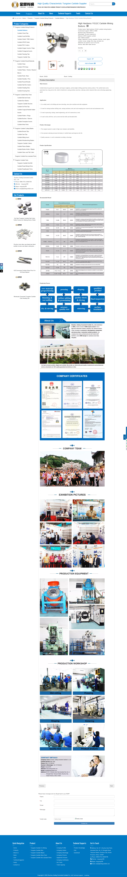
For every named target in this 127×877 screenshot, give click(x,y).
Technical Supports (18, 860)
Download (77, 853)
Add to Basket (89, 63)
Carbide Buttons (22, 30)
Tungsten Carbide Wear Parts (23, 94)
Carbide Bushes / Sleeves (24, 118)
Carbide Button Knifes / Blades (26, 149)
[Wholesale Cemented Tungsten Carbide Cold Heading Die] (24, 285)
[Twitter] (1, 271)
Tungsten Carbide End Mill (24, 163)
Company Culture (61, 850)
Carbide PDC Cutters (23, 45)
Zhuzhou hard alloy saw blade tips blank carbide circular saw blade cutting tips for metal (24, 245)
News (15, 855)
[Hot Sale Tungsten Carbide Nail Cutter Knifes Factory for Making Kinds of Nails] (24, 207)
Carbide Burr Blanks (23, 100)
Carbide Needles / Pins (23, 79)
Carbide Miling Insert (23, 137)
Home (15, 848)
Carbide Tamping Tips (23, 54)
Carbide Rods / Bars (23, 76)
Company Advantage (62, 853)
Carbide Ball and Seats (23, 97)
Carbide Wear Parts (23, 124)
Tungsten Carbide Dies (37, 850)
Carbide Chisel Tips (22, 33)
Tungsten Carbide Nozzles (24, 103)
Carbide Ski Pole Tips (23, 106)
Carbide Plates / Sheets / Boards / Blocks (27, 71)
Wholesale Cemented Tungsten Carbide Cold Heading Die (25, 297)
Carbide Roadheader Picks (25, 169)
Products (15, 850)
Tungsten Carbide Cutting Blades (24, 128)
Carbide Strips (21, 64)
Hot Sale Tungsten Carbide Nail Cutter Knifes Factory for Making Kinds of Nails (25, 219)
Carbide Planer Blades (23, 146)
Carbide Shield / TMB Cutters (25, 39)
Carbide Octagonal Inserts (24, 51)
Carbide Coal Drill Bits (23, 36)
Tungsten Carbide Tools (21, 160)
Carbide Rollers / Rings (23, 115)
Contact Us (84, 823)
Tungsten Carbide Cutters (24, 143)
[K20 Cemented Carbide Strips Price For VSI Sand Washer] (24, 259)
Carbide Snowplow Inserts (24, 121)
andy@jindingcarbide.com (26, 188)
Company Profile (61, 848)
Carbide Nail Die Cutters (24, 85)
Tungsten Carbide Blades (37, 852)
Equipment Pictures (62, 857)
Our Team (59, 862)
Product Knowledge (79, 848)
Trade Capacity (61, 865)
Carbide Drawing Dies (23, 91)
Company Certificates (63, 860)
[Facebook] (1, 264)
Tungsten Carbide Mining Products (24, 27)
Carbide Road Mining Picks (25, 166)
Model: (41, 76)
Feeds (15, 862)
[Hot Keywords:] (113, 3)
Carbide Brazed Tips (23, 131)
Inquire (89, 59)
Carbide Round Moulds (23, 82)
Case (14, 857)
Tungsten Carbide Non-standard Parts (25, 156)
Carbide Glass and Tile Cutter (25, 152)
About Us (16, 853)
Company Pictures (62, 855)
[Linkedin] (1, 267)
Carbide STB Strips (22, 67)
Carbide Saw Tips (22, 134)
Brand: (66, 76)
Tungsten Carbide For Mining (39, 848)
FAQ (75, 850)
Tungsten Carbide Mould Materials (24, 61)
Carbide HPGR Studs (23, 42)
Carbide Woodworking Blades (25, 140)
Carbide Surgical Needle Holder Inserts (26, 111)
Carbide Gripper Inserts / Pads (26, 48)
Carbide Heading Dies (23, 88)
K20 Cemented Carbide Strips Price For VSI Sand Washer (25, 271)
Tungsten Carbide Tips (23, 57)
